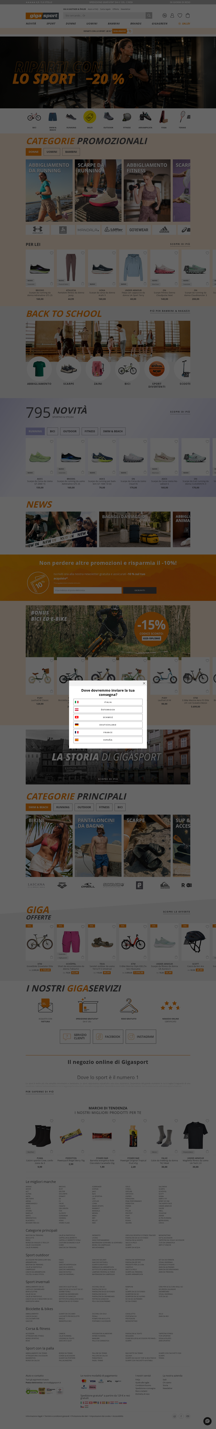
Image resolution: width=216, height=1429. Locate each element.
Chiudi (144, 683)
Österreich (108, 709)
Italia (108, 702)
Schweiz (108, 717)
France (107, 732)
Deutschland (108, 724)
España (107, 740)
